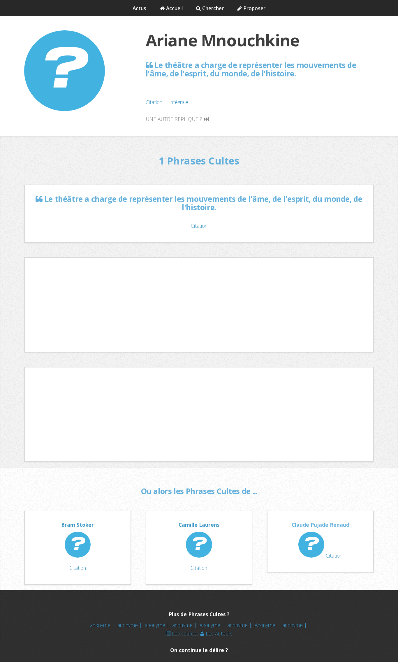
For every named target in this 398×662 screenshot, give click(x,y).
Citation (199, 225)
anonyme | (103, 624)
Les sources (184, 633)
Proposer (253, 8)
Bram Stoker (77, 524)
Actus (139, 8)
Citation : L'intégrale (167, 102)
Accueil (174, 8)
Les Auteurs (218, 633)
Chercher (212, 8)
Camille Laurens (199, 524)
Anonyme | (213, 624)
